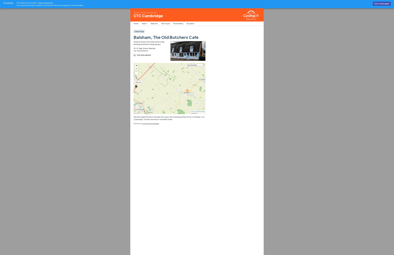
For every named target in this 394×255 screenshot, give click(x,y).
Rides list (154, 23)
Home (136, 23)
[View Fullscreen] (136, 73)
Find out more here (45, 3)
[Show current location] (136, 86)
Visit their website (144, 55)
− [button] (136, 68)
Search (191, 23)
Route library (178, 23)
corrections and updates (150, 123)
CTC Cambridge (148, 15)
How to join (165, 23)
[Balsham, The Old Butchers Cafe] (187, 91)
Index (144, 23)
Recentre (138, 82)
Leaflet (192, 111)
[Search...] (136, 77)
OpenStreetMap (201, 111)
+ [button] (136, 65)
